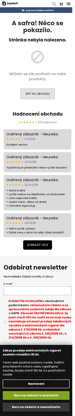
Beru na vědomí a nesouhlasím (36, 407)
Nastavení (36, 384)
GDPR (15, 313)
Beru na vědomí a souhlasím (36, 395)
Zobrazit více (37, 245)
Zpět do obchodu (37, 94)
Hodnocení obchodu (38, 114)
